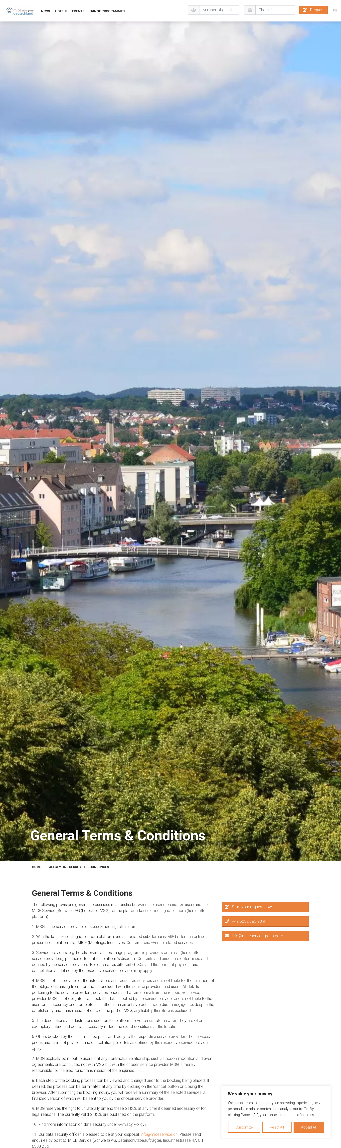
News (45, 11)
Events (78, 11)
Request (317, 9)
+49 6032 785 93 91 (249, 921)
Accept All (309, 1127)
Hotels (61, 11)
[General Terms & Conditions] (20, 10)
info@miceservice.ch (159, 1134)
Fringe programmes (107, 11)
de (335, 10)
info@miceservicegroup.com (257, 935)
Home (36, 867)
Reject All (277, 1127)
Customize (244, 1127)
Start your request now (252, 907)
